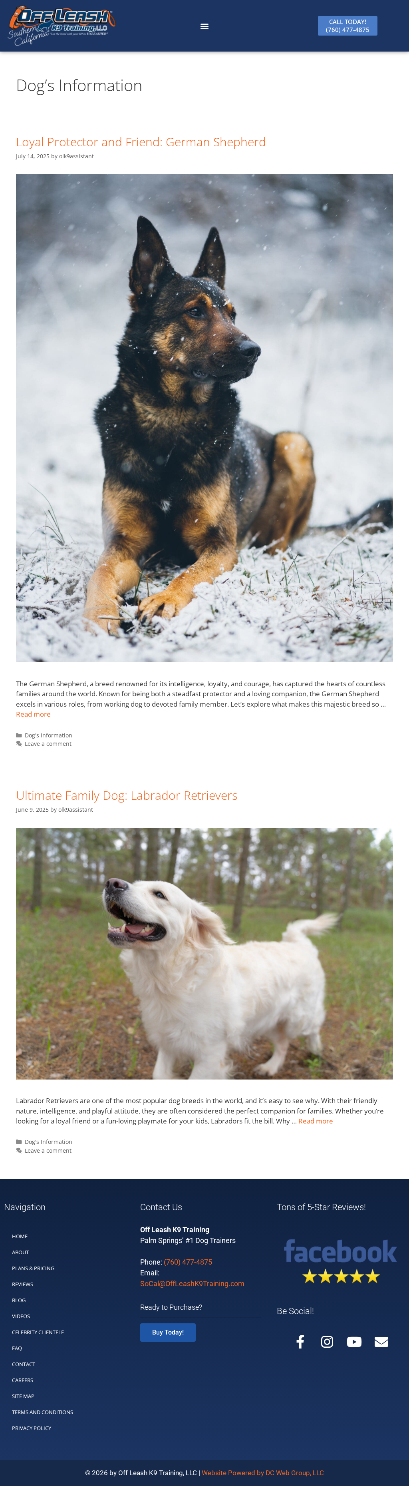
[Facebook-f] (300, 1341)
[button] (204, 25)
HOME (20, 1236)
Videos (21, 1316)
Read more (33, 714)
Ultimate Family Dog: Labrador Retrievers (127, 795)
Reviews (22, 1284)
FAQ (17, 1348)
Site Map (23, 1396)
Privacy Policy (31, 1428)
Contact (23, 1364)
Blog (19, 1300)
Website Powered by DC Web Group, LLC (263, 1473)
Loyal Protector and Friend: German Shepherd (141, 141)
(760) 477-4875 (188, 1262)
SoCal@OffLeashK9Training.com (192, 1283)
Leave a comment (48, 743)
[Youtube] (354, 1341)
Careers (22, 1380)
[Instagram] (327, 1341)
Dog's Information (48, 735)
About (20, 1252)
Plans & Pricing (33, 1268)
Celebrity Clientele (38, 1332)
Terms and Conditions (42, 1412)
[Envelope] (381, 1341)
